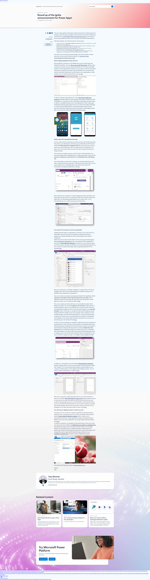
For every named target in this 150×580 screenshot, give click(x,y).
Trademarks (35, 579)
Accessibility (146, 573)
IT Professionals (49, 39)
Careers (111, 573)
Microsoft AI (2, 573)
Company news (122, 573)
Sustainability (2, 574)
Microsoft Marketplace (93, 573)
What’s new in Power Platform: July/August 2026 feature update (99, 518)
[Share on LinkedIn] (52, 33)
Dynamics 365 (14, 573)
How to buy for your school (9, 572)
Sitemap (10, 579)
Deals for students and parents (32, 572)
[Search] (112, 6)
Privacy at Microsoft (128, 573)
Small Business (48, 573)
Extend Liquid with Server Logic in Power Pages (48, 518)
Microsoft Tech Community (84, 573)
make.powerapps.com (79, 465)
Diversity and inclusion (140, 573)
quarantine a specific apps (61, 433)
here (82, 74)
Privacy (20, 579)
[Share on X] (50, 33)
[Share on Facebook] (48, 33)
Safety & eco (39, 579)
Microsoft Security (8, 573)
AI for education (41, 572)
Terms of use (30, 579)
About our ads (48, 579)
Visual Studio (107, 573)
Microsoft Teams (35, 573)
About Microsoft (116, 573)
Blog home (39, 6)
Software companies (101, 573)
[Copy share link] (45, 33)
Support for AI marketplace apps (73, 573)
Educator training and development (20, 572)
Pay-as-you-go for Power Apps (79, 65)
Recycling (44, 579)
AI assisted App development (64, 241)
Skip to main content (4, 0)
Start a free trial (43, 559)
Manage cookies (25, 579)
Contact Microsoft (15, 579)
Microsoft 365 (19, 573)
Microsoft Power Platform (26, 573)
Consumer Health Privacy (4, 579)
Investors (134, 573)
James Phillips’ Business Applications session (74, 36)
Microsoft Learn (64, 573)
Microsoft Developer (57, 573)
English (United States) (4, 575)
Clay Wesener (40, 20)
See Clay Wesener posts (52, 484)
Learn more (52, 560)
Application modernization (48, 44)
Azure (52, 573)
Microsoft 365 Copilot (42, 573)
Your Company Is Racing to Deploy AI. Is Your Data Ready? (74, 518)
